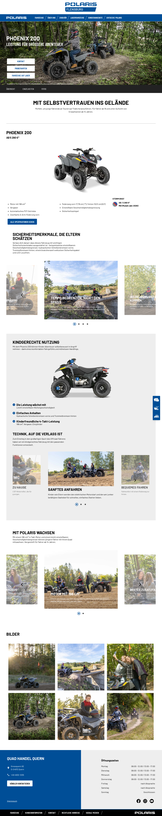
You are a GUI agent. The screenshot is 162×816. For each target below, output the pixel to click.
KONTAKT (52, 812)
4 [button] (87, 324)
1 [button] (74, 324)
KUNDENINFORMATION (33, 812)
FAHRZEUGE (39, 17)
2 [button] (78, 324)
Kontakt (21, 61)
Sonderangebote (95, 17)
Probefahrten (21, 68)
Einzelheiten (28, 89)
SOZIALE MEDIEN (92, 812)
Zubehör (63, 17)
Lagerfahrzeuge (77, 17)
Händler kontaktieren (20, 783)
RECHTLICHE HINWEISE (71, 812)
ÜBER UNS (52, 17)
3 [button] (83, 324)
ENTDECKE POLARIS (114, 17)
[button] (22, 295)
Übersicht (10, 89)
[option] (81, 290)
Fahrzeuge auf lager (21, 75)
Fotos (44, 89)
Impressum (12, 801)
